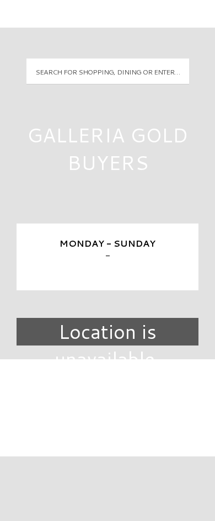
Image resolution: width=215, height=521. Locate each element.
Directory (107, 386)
